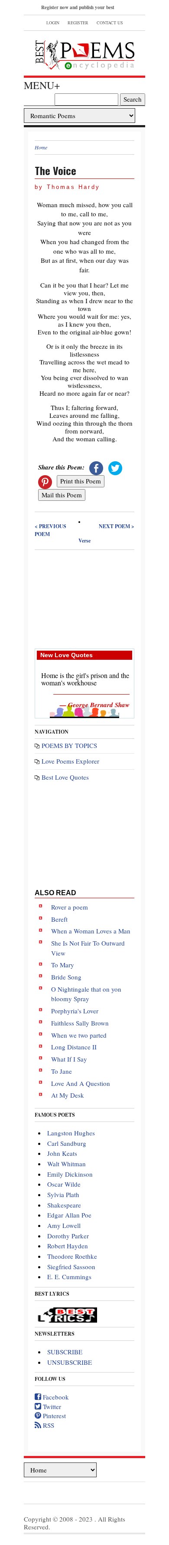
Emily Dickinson (70, 1174)
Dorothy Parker (68, 1235)
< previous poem (50, 530)
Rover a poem (69, 907)
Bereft (59, 919)
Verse (84, 540)
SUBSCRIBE (64, 1351)
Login (52, 23)
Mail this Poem (62, 494)
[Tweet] (115, 467)
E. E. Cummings (69, 1276)
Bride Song (66, 977)
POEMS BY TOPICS (69, 745)
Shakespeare (64, 1205)
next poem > (116, 526)
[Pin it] (45, 480)
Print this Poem (80, 480)
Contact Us (110, 23)
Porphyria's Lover (74, 1010)
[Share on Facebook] (96, 467)
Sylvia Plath (63, 1194)
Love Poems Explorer (70, 761)
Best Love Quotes (65, 777)
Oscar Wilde (64, 1184)
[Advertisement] (84, 598)
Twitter (51, 1406)
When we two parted (79, 1035)
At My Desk (67, 1095)
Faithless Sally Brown (80, 1023)
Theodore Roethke (72, 1256)
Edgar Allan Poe (69, 1215)
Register (78, 23)
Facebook (55, 1397)
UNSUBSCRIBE (69, 1362)
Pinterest (53, 1415)
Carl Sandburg (66, 1143)
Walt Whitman (66, 1163)
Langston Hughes (71, 1132)
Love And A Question (80, 1083)
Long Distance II (74, 1046)
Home (41, 147)
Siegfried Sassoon (71, 1266)
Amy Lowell (64, 1225)
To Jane (61, 1071)
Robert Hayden (67, 1245)
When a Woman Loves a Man (90, 930)
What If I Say (69, 1059)
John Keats (62, 1153)
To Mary (62, 964)
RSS (47, 1425)
